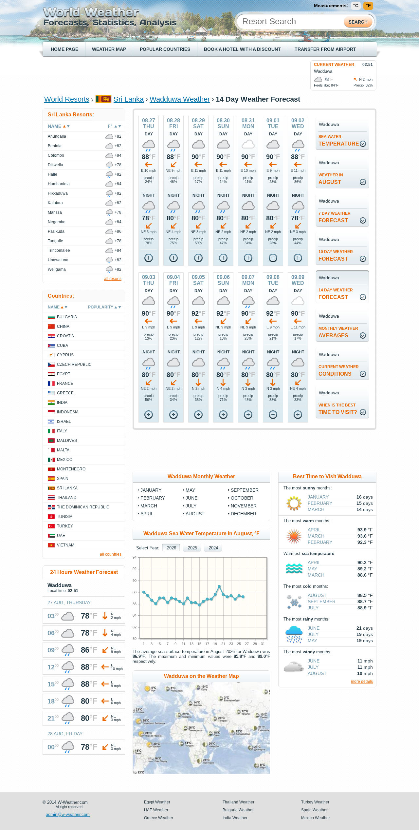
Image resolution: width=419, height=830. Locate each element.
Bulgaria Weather (238, 810)
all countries (110, 554)
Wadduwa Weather (180, 99)
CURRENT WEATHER (334, 64)
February (152, 498)
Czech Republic (74, 364)
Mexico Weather (315, 818)
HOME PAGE (64, 49)
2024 (213, 547)
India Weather (235, 818)
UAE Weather (156, 810)
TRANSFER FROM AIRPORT (325, 49)
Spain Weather (314, 810)
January (150, 490)
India (62, 402)
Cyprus (65, 355)
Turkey (65, 526)
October (242, 498)
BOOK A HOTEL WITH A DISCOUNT (242, 49)
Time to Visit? (338, 409)
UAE (61, 535)
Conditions (339, 371)
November (244, 505)
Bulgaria (67, 317)
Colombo (56, 155)
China (63, 326)
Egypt (63, 374)
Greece (65, 393)
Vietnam (65, 545)
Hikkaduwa (58, 193)
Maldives (67, 440)
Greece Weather (158, 818)
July (191, 505)
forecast (335, 217)
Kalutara (55, 203)
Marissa (55, 212)
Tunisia (64, 516)
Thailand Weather (238, 802)
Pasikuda (56, 231)
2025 (192, 547)
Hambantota (59, 184)
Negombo (56, 222)
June (191, 498)
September (245, 490)
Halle (52, 174)
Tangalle (55, 241)
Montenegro (71, 469)
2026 (171, 547)
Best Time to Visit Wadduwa (327, 476)
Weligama (57, 269)
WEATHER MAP (109, 49)
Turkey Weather (315, 802)
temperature (339, 140)
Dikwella (55, 165)
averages (338, 332)
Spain (62, 478)
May (190, 490)
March (148, 505)
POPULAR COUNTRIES (165, 49)
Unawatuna (58, 260)
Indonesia (68, 412)
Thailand (67, 497)
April (147, 513)
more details (362, 681)
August (331, 179)
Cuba (62, 345)
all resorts (112, 278)
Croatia (65, 336)
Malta (63, 450)
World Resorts (66, 99)
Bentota (55, 146)
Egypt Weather (157, 802)
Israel (64, 421)
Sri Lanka (129, 99)
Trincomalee (59, 250)
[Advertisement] (163, 75)
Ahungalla (57, 136)
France (65, 383)
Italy (62, 431)
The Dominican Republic (83, 507)
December (243, 513)
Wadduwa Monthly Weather (201, 476)
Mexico (64, 459)
